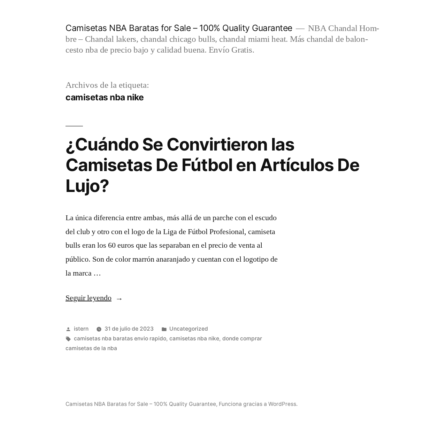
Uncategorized (188, 328)
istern (81, 328)
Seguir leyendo (94, 298)
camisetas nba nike (194, 338)
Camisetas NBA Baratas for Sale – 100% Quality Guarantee (179, 28)
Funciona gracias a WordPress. (258, 404)
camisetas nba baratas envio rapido (120, 338)
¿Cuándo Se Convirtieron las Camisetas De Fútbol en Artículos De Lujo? (213, 165)
